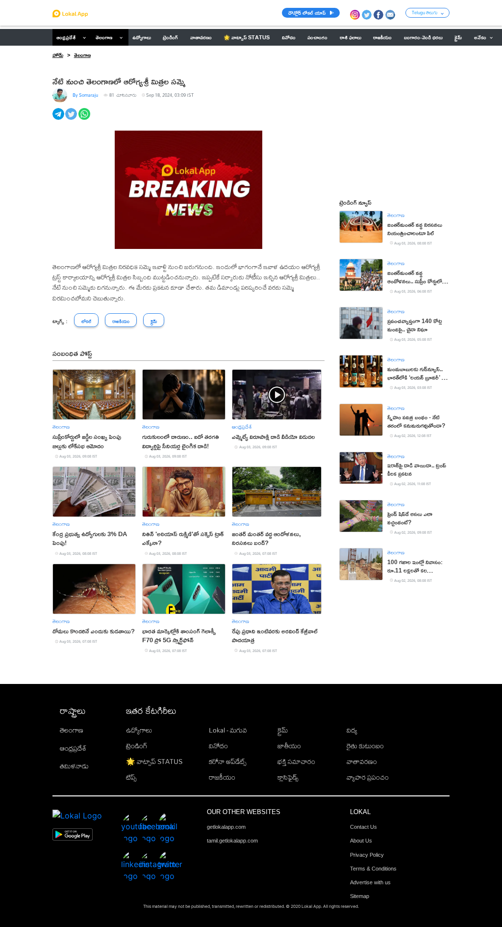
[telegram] (59, 119)
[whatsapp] (85, 119)
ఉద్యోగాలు (139, 730)
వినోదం (218, 746)
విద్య (352, 730)
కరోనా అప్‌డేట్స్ (228, 761)
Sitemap (359, 896)
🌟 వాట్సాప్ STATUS (154, 761)
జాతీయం (289, 746)
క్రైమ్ (282, 730)
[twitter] (71, 119)
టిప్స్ (131, 777)
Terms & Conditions (373, 869)
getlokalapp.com (226, 827)
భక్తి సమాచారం (296, 761)
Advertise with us (370, 882)
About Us (361, 841)
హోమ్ (57, 55)
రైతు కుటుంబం (365, 746)
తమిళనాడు (74, 766)
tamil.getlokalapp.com (232, 841)
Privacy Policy (367, 855)
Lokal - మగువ (228, 730)
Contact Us (363, 827)
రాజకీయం (222, 777)
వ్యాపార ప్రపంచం (368, 777)
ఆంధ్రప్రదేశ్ (65, 37)
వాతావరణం (362, 761)
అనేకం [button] (480, 37)
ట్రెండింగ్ (137, 746)
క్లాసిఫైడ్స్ (288, 777)
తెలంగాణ (104, 37)
